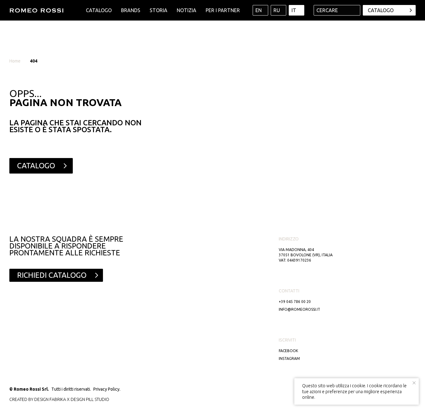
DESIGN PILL (82, 399)
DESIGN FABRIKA (50, 399)
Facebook (288, 351)
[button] (389, 10)
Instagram (289, 358)
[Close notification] (414, 383)
